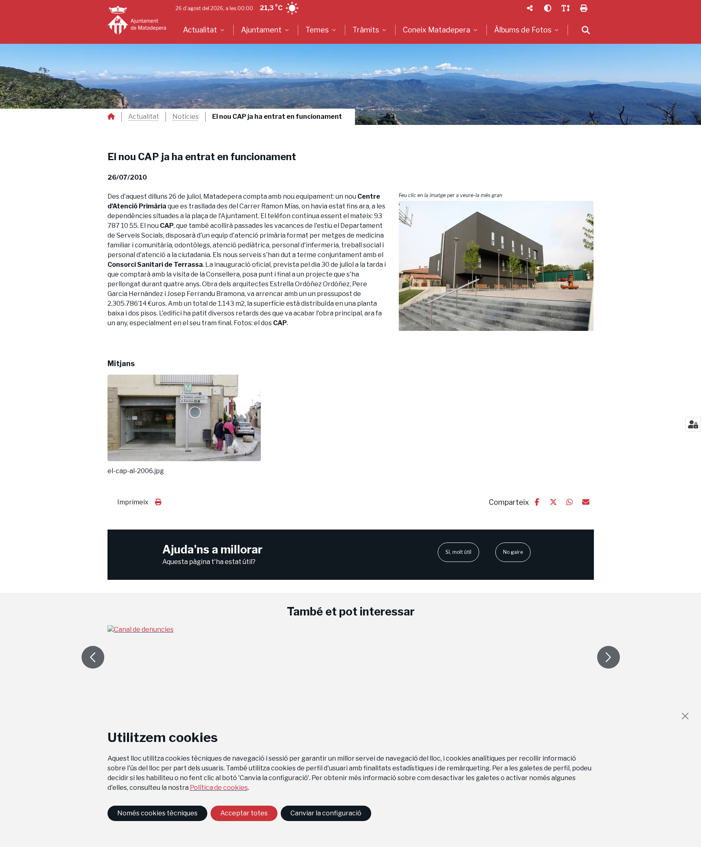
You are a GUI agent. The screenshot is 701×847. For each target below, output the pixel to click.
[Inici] (137, 20)
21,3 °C (271, 8)
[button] (496, 265)
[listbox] (205, 30)
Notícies (185, 117)
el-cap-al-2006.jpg (136, 471)
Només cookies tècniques (157, 813)
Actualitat (143, 117)
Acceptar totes (244, 813)
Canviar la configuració (325, 813)
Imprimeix (132, 502)
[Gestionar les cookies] (693, 424)
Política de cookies (219, 787)
